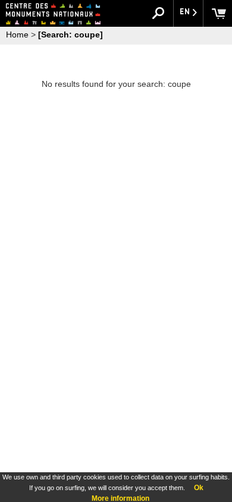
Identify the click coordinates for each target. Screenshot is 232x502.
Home (17, 34)
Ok (198, 488)
